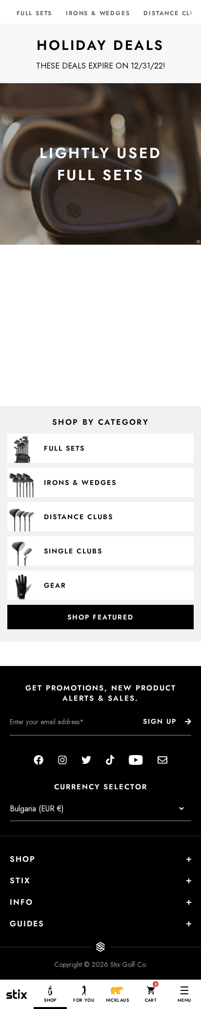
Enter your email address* (40, 743)
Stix (20, 880)
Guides (27, 923)
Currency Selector (100, 787)
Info (21, 902)
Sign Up (160, 721)
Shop (23, 859)
